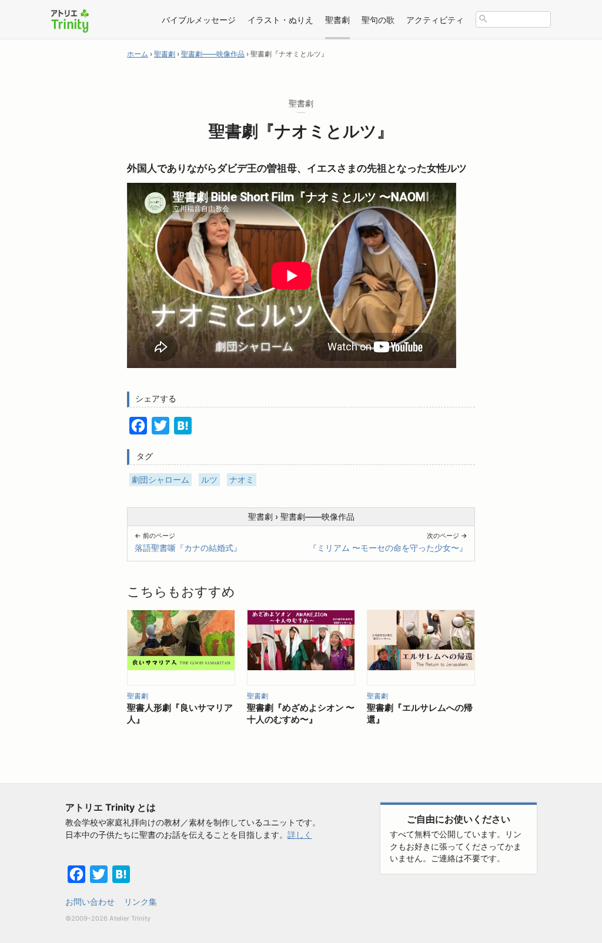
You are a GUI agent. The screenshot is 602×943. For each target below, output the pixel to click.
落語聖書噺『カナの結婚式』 (188, 548)
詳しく (299, 835)
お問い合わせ (90, 902)
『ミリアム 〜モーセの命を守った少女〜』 (388, 548)
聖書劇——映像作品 (317, 516)
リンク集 (140, 902)
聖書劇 (260, 516)
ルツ (209, 479)
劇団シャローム (160, 479)
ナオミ (241, 479)
